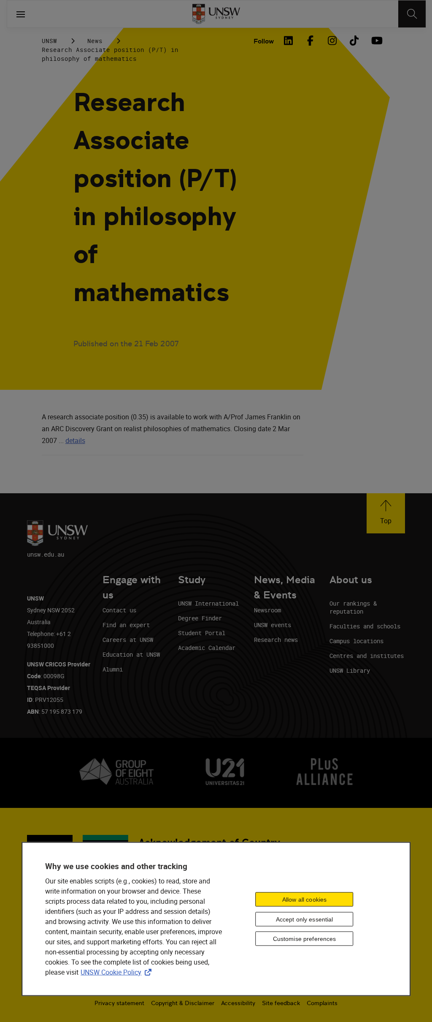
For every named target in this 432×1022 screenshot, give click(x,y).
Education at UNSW (131, 654)
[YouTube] (376, 40)
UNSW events (272, 625)
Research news (276, 640)
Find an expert (126, 625)
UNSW (49, 41)
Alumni (113, 669)
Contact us (119, 610)
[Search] (412, 13)
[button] (386, 513)
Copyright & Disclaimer (182, 1003)
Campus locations (356, 641)
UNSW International (208, 603)
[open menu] (20, 13)
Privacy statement (119, 1003)
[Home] (216, 14)
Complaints (322, 1003)
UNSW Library (349, 670)
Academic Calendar (206, 648)
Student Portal (201, 633)
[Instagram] (332, 40)
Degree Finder (200, 618)
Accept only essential (304, 919)
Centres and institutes (366, 656)
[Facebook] (310, 40)
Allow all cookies (304, 899)
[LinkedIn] (288, 40)
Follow (264, 41)
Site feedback (281, 1003)
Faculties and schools (364, 626)
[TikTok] (354, 40)
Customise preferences (304, 938)
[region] (216, 919)
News (95, 41)
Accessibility (238, 1003)
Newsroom (267, 610)
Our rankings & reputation (353, 607)
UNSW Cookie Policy (118, 972)
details (75, 440)
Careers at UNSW (128, 640)
